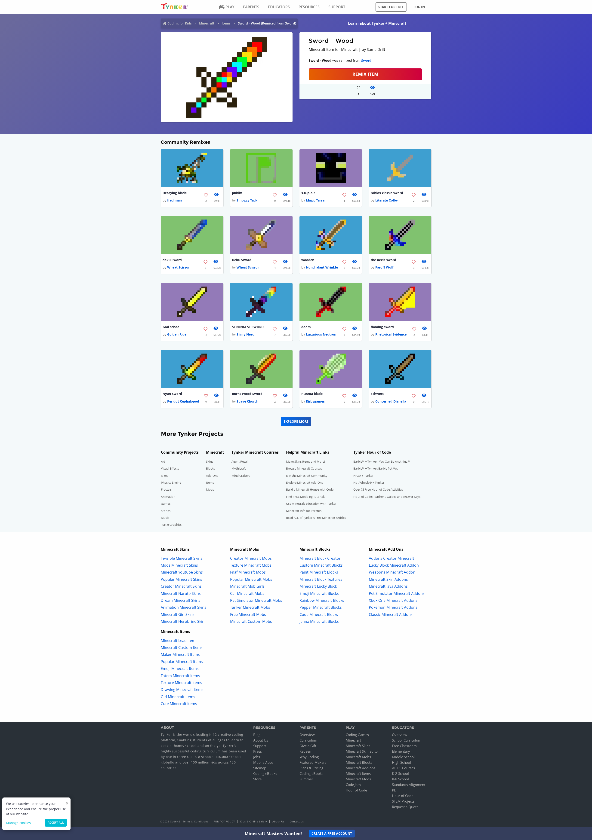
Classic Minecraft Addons (391, 614)
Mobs (210, 489)
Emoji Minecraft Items (180, 668)
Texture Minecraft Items (181, 682)
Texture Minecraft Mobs (250, 565)
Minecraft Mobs (358, 756)
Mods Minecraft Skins (179, 565)
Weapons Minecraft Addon (392, 572)
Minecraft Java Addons (388, 586)
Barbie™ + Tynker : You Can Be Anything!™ (381, 461)
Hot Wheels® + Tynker (368, 482)
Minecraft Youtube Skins (182, 572)
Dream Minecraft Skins (180, 600)
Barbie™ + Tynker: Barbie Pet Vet (375, 468)
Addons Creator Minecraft (391, 558)
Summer (306, 779)
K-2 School (400, 773)
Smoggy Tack (247, 200)
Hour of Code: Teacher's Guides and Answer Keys (386, 497)
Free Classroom (404, 745)
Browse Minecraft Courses (304, 468)
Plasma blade (312, 393)
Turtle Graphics (171, 524)
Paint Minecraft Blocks (318, 572)
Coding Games (357, 734)
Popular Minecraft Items (182, 661)
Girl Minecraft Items (178, 696)
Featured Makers (312, 762)
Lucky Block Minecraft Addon (394, 565)
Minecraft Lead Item (178, 640)
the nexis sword (383, 260)
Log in (419, 7)
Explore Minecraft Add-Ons (304, 482)
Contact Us (297, 821)
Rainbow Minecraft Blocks (321, 600)
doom (306, 327)
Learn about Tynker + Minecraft (377, 23)
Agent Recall (239, 461)
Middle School (403, 756)
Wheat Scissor (178, 267)
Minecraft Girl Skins (177, 614)
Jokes (164, 475)
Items (226, 23)
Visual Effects (170, 468)
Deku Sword (241, 260)
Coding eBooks (265, 773)
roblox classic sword (387, 193)
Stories (165, 511)
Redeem (305, 751)
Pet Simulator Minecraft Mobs (256, 600)
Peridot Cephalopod (183, 401)
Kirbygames (315, 401)
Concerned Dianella (390, 401)
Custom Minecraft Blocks (321, 565)
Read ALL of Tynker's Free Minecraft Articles (316, 518)
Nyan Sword (172, 393)
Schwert (377, 393)
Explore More (296, 421)
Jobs (256, 756)
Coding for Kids (179, 23)
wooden (307, 260)
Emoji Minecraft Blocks (319, 593)
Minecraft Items (358, 773)
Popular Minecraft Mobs (251, 579)
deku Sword (172, 260)
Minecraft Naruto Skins (181, 593)
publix (237, 193)
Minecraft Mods (358, 779)
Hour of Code (356, 790)
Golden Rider (177, 334)
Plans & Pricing (311, 768)
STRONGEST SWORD (248, 327)
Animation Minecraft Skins (183, 607)
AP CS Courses (403, 768)
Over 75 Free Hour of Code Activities (378, 489)
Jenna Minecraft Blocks (319, 621)
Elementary (401, 751)
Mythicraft (238, 468)
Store (257, 779)
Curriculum (308, 740)
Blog (256, 734)
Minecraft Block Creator (320, 558)
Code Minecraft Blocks (318, 614)
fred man (174, 200)
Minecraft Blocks (359, 762)
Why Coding (309, 756)
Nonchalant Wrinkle (322, 267)
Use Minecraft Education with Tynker (311, 503)
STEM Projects (403, 801)
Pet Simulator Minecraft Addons (397, 593)
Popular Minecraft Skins (181, 579)
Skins (209, 461)
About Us (260, 740)
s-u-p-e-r (308, 193)
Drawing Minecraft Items (182, 689)
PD (394, 790)
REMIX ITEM (365, 74)
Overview (307, 734)
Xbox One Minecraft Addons (393, 600)
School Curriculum (406, 740)
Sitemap (259, 768)
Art (163, 461)
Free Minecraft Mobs (248, 614)
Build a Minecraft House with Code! (310, 489)
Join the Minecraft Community (306, 475)
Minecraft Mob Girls (247, 586)
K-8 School (400, 779)
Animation (168, 497)
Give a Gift (307, 745)
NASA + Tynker (363, 475)
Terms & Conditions (195, 821)
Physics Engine (171, 482)
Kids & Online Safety (253, 821)
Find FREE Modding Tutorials (305, 497)
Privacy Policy (224, 821)
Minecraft (206, 23)
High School (401, 762)
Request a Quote (405, 806)
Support (259, 745)
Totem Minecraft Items (180, 675)
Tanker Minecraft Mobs (250, 607)
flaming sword (382, 327)
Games (165, 503)
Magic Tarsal (315, 200)
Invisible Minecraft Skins (181, 558)
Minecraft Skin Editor (362, 751)
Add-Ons (212, 475)
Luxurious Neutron (321, 334)
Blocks (210, 468)
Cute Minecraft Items (179, 703)
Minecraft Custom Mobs (251, 621)
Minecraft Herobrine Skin (182, 621)
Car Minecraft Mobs (247, 593)
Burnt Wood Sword (247, 393)
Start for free (391, 7)
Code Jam (353, 784)
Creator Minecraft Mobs (251, 558)
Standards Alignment (408, 784)
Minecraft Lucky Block (318, 586)
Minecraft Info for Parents (303, 511)
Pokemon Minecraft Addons (393, 607)
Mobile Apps (263, 762)
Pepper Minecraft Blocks (320, 607)
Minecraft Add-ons (360, 768)
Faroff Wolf (384, 267)
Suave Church (247, 401)
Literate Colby (386, 200)
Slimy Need (246, 334)
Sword (366, 60)
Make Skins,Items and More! (305, 461)
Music (165, 518)
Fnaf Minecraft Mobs (248, 572)
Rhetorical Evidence (391, 334)
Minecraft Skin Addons (388, 579)
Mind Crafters (240, 475)
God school (171, 327)
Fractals (166, 489)
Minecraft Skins (358, 745)
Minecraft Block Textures (320, 579)
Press (257, 751)
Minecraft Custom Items (182, 647)
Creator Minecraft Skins (181, 586)
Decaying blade (175, 193)
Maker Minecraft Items (180, 654)
